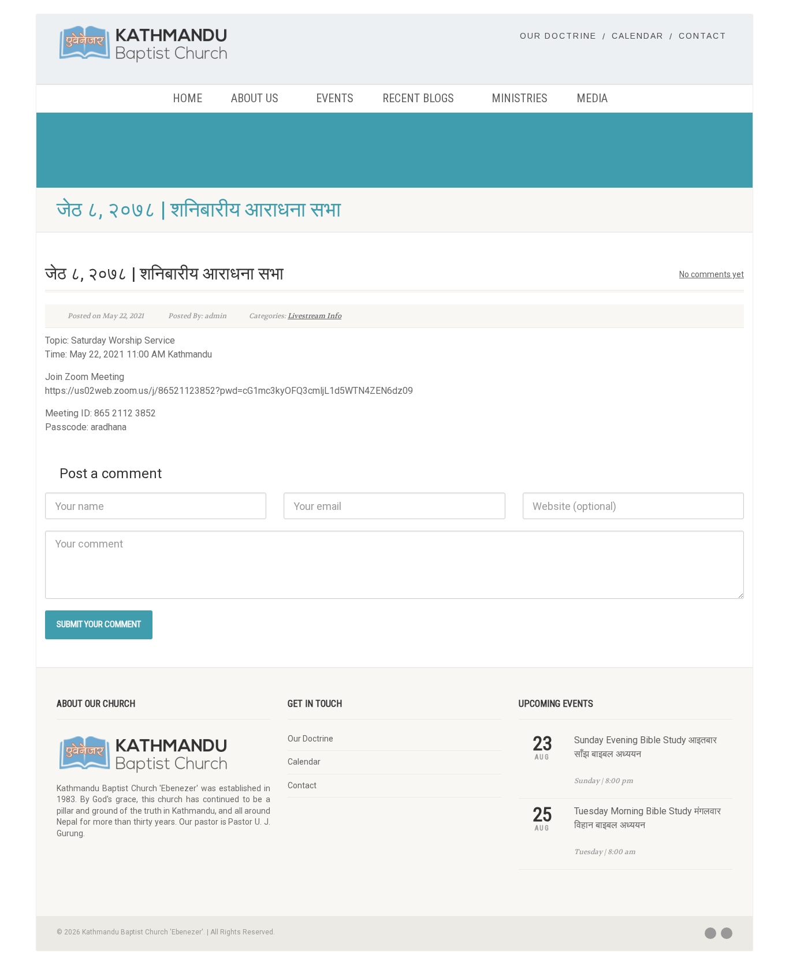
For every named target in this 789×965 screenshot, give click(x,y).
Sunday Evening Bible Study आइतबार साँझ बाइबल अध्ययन (645, 747)
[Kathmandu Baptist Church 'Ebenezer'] (163, 43)
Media (592, 98)
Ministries (520, 98)
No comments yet (711, 274)
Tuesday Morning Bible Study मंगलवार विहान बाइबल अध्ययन (647, 818)
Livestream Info (314, 316)
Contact (703, 36)
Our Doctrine (558, 36)
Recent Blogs (418, 98)
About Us (254, 98)
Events (334, 98)
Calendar (638, 36)
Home (187, 98)
